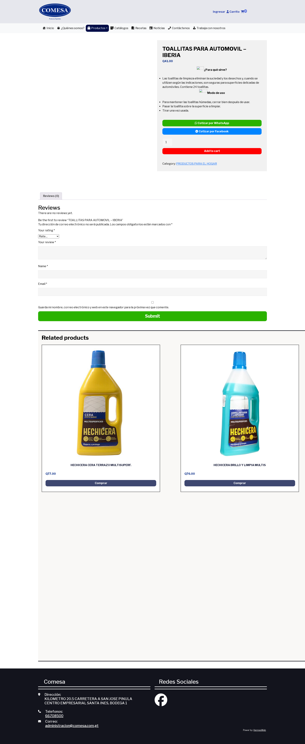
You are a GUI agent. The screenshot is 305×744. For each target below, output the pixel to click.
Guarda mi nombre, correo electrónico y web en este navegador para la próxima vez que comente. (103, 307)
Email (42, 284)
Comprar (101, 483)
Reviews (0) (51, 196)
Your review (47, 242)
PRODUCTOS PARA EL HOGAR (196, 163)
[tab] (51, 196)
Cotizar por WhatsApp (213, 123)
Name (43, 266)
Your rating (46, 230)
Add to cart (212, 151)
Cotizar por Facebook (213, 131)
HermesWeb (259, 730)
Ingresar (219, 11)
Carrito (237, 11)
